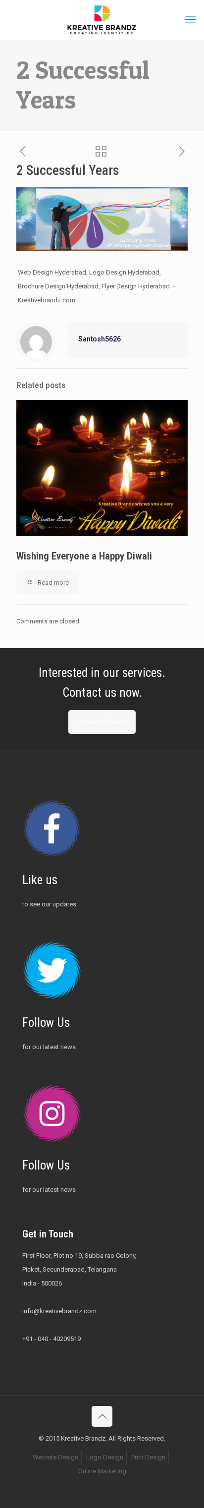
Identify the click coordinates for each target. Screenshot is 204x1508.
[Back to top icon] (102, 1416)
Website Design (55, 1457)
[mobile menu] (190, 19)
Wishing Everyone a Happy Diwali (84, 556)
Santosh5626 (99, 339)
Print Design (148, 1457)
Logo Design (104, 1457)
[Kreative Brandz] (102, 20)
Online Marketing (102, 1471)
